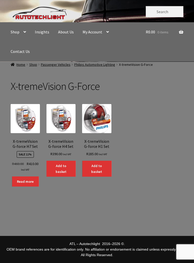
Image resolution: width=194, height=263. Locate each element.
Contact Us (20, 51)
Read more (25, 181)
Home (20, 64)
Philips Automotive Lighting (94, 64)
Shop (15, 31)
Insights (42, 31)
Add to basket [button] (61, 169)
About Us (66, 31)
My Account (92, 31)
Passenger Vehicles (55, 64)
